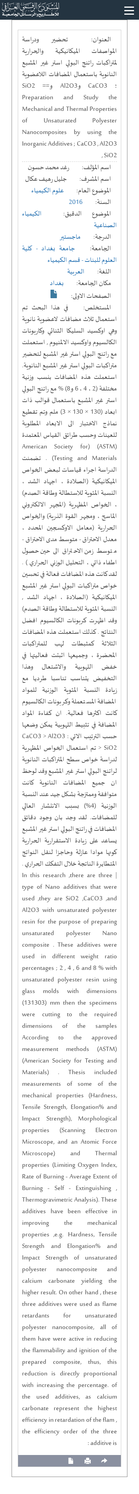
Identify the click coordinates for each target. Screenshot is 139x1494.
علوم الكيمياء (47, 191)
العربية (76, 272)
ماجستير (70, 237)
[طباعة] (88, 1461)
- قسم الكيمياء (66, 260)
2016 (76, 202)
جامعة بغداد (58, 249)
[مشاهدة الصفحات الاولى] (54, 294)
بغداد (57, 283)
